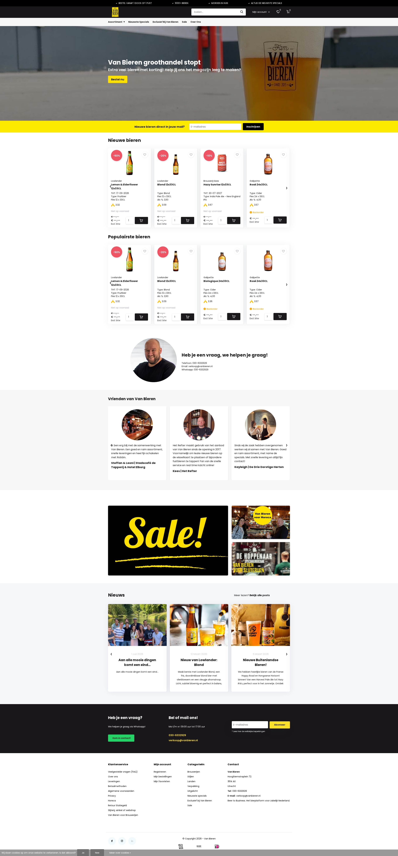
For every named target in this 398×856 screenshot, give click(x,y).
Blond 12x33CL (166, 184)
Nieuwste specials (197, 795)
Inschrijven (253, 126)
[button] (196, 483)
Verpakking (193, 786)
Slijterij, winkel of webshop (122, 810)
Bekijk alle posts (260, 595)
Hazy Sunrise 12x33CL (217, 184)
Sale (184, 21)
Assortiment (115, 21)
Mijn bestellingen (163, 776)
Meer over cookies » (120, 852)
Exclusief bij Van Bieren (199, 800)
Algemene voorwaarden (121, 791)
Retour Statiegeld (117, 805)
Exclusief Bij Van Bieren (165, 21)
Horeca (112, 800)
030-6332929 (177, 735)
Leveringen (114, 781)
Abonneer (279, 724)
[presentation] (107, 186)
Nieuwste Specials (138, 21)
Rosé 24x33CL (259, 184)
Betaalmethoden (117, 786)
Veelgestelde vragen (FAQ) (123, 771)
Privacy (112, 795)
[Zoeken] (242, 12)
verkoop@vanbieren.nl (183, 740)
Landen (191, 781)
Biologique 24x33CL (216, 281)
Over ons (113, 776)
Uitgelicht (192, 791)
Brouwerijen (193, 771)
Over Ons (195, 21)
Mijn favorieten (162, 781)
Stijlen (190, 776)
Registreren (160, 771)
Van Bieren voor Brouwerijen (123, 815)
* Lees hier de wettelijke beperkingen (248, 731)
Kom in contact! (121, 738)
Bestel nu (117, 79)
